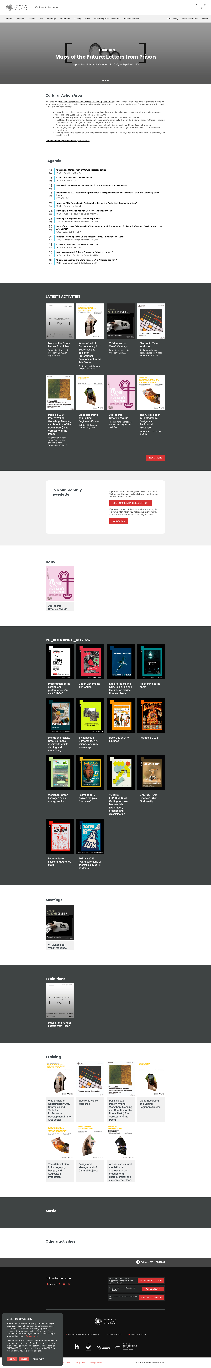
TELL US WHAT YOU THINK (151, 1281)
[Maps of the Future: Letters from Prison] (60, 321)
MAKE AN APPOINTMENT (151, 1297)
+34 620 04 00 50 (138, 1334)
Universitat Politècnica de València (153, 1363)
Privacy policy (80, 1363)
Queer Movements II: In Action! (89, 685)
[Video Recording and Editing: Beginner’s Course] (90, 393)
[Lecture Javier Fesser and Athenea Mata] (60, 836)
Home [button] (9, 18)
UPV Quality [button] (172, 18)
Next (208, 53)
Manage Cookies (96, 1363)
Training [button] (77, 18)
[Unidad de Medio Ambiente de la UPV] (88, 1350)
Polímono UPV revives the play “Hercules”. (88, 798)
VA (196, 5)
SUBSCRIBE (119, 521)
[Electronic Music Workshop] (151, 321)
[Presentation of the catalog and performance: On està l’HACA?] (60, 662)
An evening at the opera (150, 685)
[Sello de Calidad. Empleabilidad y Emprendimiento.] (126, 1350)
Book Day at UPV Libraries (119, 739)
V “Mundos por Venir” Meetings (118, 345)
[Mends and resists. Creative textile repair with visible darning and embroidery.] (60, 716)
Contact (53, 1284)
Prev (3, 53)
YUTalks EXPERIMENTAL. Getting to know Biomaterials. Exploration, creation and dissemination (118, 804)
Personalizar (38, 1359)
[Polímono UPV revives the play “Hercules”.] (90, 773)
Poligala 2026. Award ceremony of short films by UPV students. (90, 863)
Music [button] (87, 18)
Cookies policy (65, 1363)
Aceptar (12, 1359)
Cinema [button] (31, 18)
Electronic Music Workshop (149, 345)
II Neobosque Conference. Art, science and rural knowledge (88, 742)
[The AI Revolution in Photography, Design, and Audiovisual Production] (151, 393)
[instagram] (68, 1284)
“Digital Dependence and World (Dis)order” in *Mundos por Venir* (86, 260)
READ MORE (155, 457)
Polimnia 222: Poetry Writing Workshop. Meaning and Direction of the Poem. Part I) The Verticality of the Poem (59, 424)
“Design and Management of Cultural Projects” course (81, 170)
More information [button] (190, 18)
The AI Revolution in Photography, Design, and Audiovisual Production (150, 421)
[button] (205, 19)
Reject (24, 1359)
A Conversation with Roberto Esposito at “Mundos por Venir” (84, 252)
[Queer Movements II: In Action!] (90, 662)
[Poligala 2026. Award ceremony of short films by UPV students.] (90, 836)
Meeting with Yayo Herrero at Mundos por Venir (78, 218)
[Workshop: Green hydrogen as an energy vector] (60, 773)
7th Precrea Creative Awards (118, 416)
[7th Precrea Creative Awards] (121, 393)
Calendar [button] (20, 18)
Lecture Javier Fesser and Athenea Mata (59, 861)
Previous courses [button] (131, 18)
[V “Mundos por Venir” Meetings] (121, 321)
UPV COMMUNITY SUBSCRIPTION (130, 503)
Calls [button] (41, 18)
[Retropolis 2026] (151, 716)
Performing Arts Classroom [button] (107, 18)
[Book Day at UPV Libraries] (121, 716)
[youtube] (64, 1284)
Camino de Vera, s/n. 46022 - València (83, 1334)
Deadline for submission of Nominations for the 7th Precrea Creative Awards (91, 185)
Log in (202, 8)
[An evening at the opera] (151, 662)
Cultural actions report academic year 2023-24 (68, 140)
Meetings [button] (51, 18)
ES (200, 5)
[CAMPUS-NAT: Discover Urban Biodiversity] (151, 773)
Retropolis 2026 (149, 737)
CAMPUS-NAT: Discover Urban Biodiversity (148, 798)
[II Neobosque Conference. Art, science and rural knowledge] (90, 716)
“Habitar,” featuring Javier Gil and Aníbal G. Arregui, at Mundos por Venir (89, 236)
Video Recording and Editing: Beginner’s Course (89, 418)
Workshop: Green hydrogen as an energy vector (58, 798)
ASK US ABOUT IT (153, 1289)
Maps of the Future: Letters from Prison (59, 345)
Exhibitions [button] (65, 18)
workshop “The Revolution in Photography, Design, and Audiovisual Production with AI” (96, 203)
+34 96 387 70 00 (114, 1334)
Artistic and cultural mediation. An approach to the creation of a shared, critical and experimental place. (120, 1172)
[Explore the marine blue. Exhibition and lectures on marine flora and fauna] (121, 662)
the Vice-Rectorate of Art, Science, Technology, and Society (87, 101)
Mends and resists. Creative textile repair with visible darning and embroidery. (59, 744)
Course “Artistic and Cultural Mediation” (74, 177)
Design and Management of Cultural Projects (88, 1167)
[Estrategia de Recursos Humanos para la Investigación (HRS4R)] (77, 1349)
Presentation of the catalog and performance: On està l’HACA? (59, 688)
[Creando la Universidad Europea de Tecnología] (103, 1349)
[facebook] (59, 1284)
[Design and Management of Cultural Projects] (90, 1142)
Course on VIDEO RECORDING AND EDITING (77, 244)
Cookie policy (32, 1336)
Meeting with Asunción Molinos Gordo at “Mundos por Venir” (84, 210)
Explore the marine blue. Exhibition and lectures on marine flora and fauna (120, 688)
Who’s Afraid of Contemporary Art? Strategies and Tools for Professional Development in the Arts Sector (90, 353)
